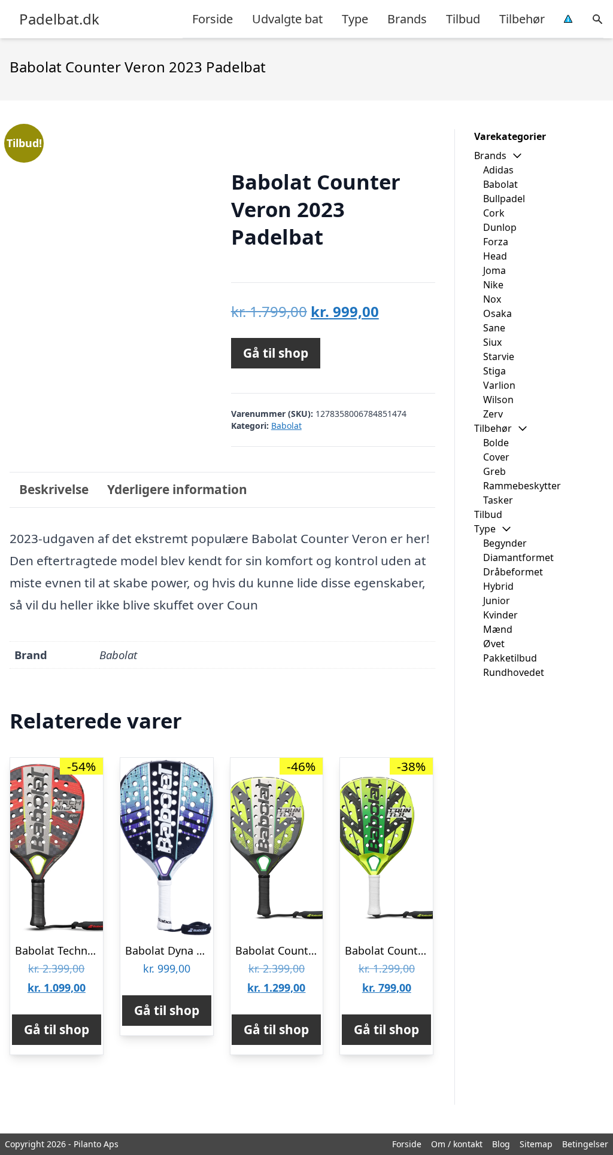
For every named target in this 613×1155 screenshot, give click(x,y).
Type (355, 19)
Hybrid (498, 586)
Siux (492, 342)
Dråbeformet (513, 571)
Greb (494, 471)
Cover (496, 457)
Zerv (493, 413)
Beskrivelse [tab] (54, 489)
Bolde (496, 442)
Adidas (498, 169)
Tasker (498, 500)
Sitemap (536, 1144)
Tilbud (463, 19)
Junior (496, 600)
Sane (494, 327)
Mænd (497, 629)
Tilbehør (522, 19)
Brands (407, 19)
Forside (212, 19)
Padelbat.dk (59, 19)
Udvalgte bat (287, 19)
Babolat (286, 425)
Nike (493, 284)
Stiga (494, 370)
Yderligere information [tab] (177, 489)
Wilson (498, 399)
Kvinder (500, 614)
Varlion (499, 385)
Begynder (505, 543)
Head (495, 256)
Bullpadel (504, 198)
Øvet (494, 643)
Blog (501, 1144)
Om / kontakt (456, 1144)
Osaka (497, 313)
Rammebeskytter (522, 485)
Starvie (498, 356)
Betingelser (585, 1144)
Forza (495, 241)
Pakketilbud (510, 658)
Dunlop (500, 227)
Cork (494, 213)
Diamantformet (518, 557)
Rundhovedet (513, 672)
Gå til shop (275, 353)
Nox (492, 299)
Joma (494, 270)
